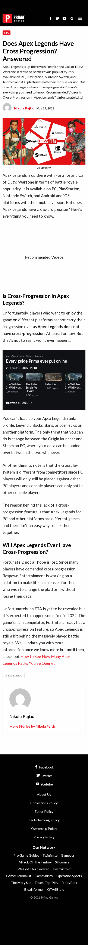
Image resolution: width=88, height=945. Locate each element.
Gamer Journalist (18, 876)
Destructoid (61, 869)
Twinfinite (50, 855)
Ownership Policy (44, 828)
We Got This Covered (33, 869)
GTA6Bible (55, 889)
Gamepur (68, 855)
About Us (44, 794)
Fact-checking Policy (44, 820)
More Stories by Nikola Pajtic (32, 726)
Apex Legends (13, 675)
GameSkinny (44, 876)
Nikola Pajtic (24, 108)
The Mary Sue (21, 882)
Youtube (46, 784)
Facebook (46, 767)
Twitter (46, 776)
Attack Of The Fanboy (35, 862)
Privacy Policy (44, 837)
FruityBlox (69, 882)
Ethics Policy (44, 811)
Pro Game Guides (26, 855)
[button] (80, 18)
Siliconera (62, 862)
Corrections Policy (44, 803)
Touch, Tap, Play (46, 882)
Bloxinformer (34, 889)
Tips (6, 32)
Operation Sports (69, 876)
